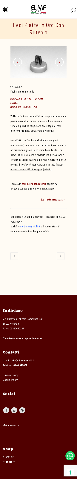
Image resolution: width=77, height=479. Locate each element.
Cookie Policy (10, 379)
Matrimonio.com (11, 425)
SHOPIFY (8, 457)
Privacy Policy (11, 375)
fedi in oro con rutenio (34, 184)
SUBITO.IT (9, 462)
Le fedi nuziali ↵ (53, 199)
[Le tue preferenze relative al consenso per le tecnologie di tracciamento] (70, 472)
